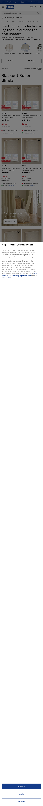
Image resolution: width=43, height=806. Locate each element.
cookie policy (6, 278)
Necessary (21, 801)
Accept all (21, 786)
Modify (21, 794)
